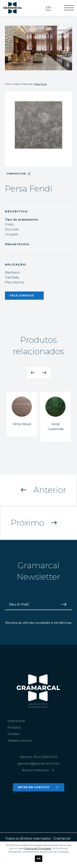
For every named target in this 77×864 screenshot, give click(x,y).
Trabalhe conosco (19, 740)
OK (39, 858)
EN (48, 7)
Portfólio (13, 734)
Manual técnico (17, 244)
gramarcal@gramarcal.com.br (38, 763)
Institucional (16, 721)
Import (16, 84)
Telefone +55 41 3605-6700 (38, 757)
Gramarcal (12, 8)
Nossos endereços (38, 770)
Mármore (27, 84)
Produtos (14, 727)
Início (8, 84)
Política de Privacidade (37, 848)
